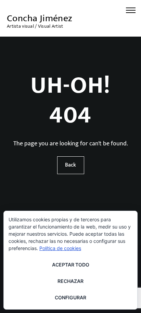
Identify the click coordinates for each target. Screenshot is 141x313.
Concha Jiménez (40, 18)
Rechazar (70, 281)
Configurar (70, 297)
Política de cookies (60, 248)
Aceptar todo (70, 265)
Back (70, 165)
